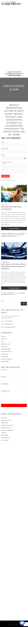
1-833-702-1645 (8, 321)
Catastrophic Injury (5, 344)
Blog (13, 233)
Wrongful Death (4, 361)
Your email (3, 376)
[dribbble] (16, 623)
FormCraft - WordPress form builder (9, 180)
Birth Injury (3, 339)
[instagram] (14, 623)
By (3, 233)
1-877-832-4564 (14, 75)
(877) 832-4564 (9, 324)
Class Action (4, 346)
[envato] (18, 623)
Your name (3, 369)
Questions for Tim (5, 391)
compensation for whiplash (13, 234)
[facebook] (9, 623)
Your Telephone (4, 383)
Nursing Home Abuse (6, 351)
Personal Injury (4, 354)
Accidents (10, 233)
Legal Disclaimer (14, 72)
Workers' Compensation (6, 359)
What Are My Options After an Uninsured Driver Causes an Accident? (13, 266)
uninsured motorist (8, 294)
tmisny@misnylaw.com (14, 74)
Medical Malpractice (6, 349)
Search (2, 300)
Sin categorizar (4, 356)
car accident (22, 233)
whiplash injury (10, 236)
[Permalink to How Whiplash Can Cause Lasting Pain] (14, 193)
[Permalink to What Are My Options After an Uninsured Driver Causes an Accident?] (14, 250)
